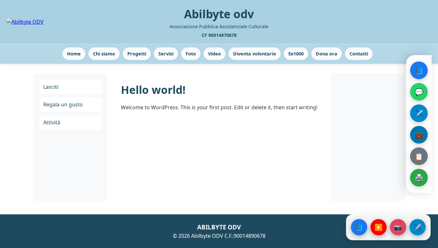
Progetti (136, 54)
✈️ (419, 113)
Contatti (359, 54)
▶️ (379, 227)
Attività (51, 122)
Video (214, 54)
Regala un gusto (63, 104)
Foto (191, 54)
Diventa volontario (254, 54)
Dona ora (326, 54)
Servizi (165, 54)
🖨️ (419, 177)
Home (74, 54)
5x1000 (296, 54)
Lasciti (50, 86)
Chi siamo (104, 54)
